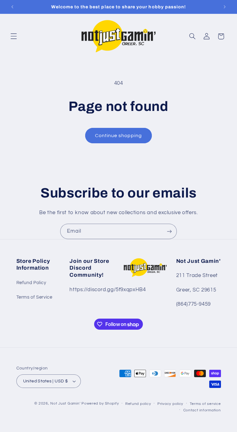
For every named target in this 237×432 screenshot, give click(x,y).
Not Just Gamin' (65, 403)
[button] (13, 36)
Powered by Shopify (100, 403)
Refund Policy (31, 282)
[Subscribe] (169, 231)
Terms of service (205, 404)
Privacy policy (170, 404)
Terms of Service (34, 297)
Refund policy (138, 404)
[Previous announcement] (12, 7)
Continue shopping (118, 135)
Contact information (202, 410)
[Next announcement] (224, 7)
